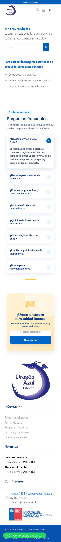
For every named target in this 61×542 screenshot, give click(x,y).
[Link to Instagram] (50, 533)
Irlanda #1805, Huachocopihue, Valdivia (31, 493)
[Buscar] (36, 10)
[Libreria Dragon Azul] (25, 10)
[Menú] (43, 10)
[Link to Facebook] (54, 533)
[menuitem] (36, 10)
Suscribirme (30, 340)
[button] (24, 535)
